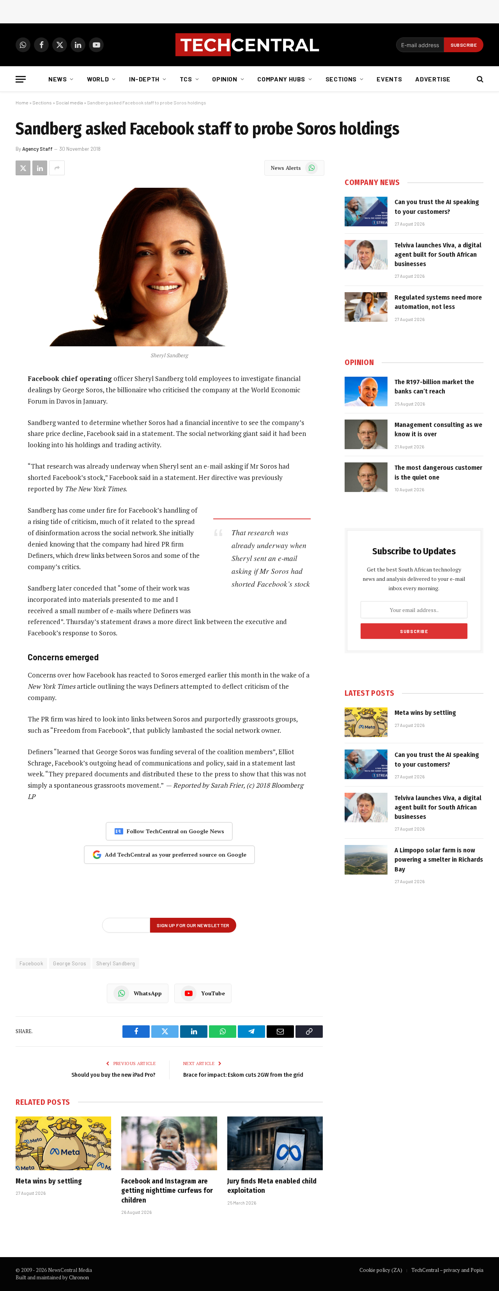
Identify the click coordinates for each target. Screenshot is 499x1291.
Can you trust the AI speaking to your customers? (437, 206)
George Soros (70, 963)
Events (389, 79)
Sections (341, 79)
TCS (186, 79)
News (57, 79)
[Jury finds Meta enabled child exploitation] (275, 1143)
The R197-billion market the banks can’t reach (434, 386)
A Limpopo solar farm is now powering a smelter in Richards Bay (439, 859)
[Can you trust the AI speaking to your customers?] (366, 211)
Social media (69, 102)
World (98, 79)
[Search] (479, 79)
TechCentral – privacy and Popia (447, 1269)
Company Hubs (281, 79)
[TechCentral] (249, 44)
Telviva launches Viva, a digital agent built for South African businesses (438, 254)
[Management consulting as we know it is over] (366, 434)
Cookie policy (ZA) (380, 1269)
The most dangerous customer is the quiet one (438, 472)
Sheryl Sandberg (115, 963)
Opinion (224, 79)
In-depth (144, 79)
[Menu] (21, 79)
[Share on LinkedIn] (39, 167)
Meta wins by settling (49, 1181)
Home (22, 102)
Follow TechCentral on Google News (175, 831)
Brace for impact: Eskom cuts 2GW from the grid (243, 1074)
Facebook (31, 963)
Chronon (79, 1277)
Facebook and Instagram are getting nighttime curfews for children (167, 1191)
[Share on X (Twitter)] (23, 167)
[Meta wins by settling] (63, 1143)
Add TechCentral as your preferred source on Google (175, 854)
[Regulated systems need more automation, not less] (366, 307)
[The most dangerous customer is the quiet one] (366, 477)
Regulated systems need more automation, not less (438, 302)
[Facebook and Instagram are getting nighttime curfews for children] (169, 1143)
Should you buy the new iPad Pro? (113, 1074)
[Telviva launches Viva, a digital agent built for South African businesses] (366, 255)
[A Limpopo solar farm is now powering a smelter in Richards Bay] (366, 860)
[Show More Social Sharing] (57, 167)
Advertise (433, 79)
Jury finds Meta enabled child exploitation (272, 1186)
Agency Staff (37, 149)
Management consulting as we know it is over (438, 429)
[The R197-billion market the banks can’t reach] (366, 391)
